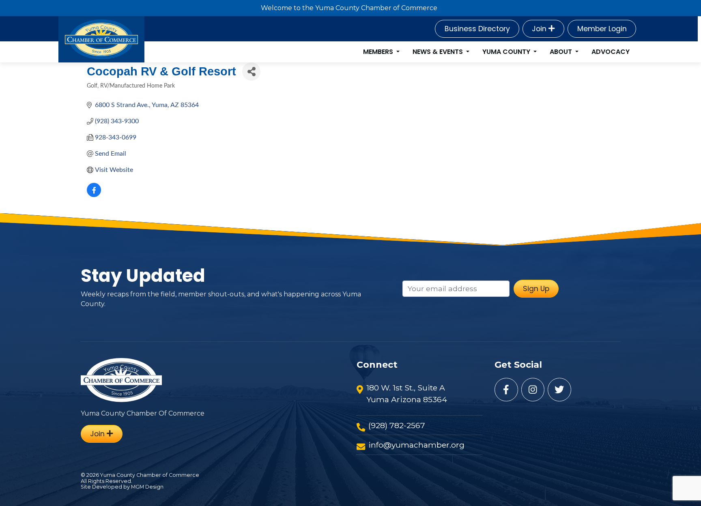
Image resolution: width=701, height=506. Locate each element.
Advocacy (610, 51)
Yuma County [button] (507, 51)
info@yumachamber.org (416, 445)
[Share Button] (251, 71)
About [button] (562, 51)
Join (540, 29)
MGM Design (147, 487)
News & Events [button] (438, 51)
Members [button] (379, 51)
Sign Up (536, 289)
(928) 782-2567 (396, 425)
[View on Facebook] (94, 195)
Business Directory (477, 29)
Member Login (602, 29)
